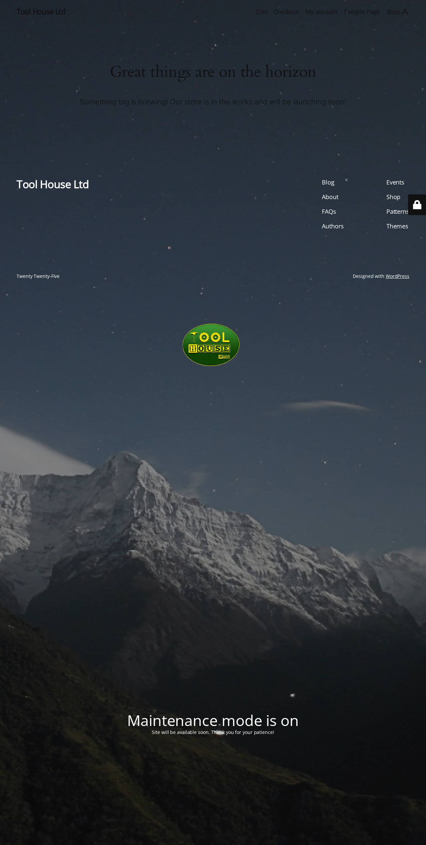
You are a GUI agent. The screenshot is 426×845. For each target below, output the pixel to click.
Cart (261, 12)
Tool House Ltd (41, 11)
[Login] (404, 11)
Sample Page (362, 12)
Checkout (286, 12)
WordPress (397, 276)
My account (321, 12)
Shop (393, 12)
